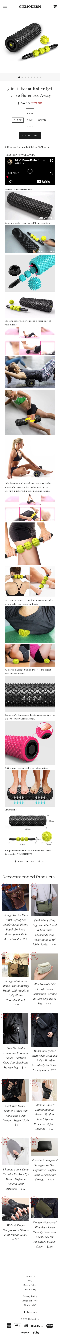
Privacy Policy (30, 1296)
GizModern (33, 1319)
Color (30, 113)
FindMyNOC (30, 1305)
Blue (30, 125)
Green (42, 120)
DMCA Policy (30, 1289)
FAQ (30, 1280)
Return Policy (30, 1285)
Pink (30, 120)
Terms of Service (30, 1300)
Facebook (31, 1312)
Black (18, 120)
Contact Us (30, 1276)
